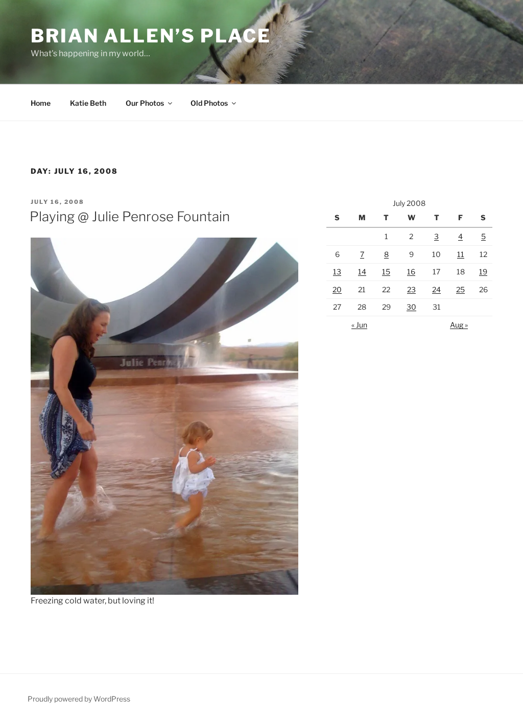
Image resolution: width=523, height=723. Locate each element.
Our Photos (145, 103)
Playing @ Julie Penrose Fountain (130, 216)
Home (41, 103)
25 (460, 289)
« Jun (359, 324)
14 (362, 271)
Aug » (459, 324)
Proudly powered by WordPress (79, 698)
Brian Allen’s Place (151, 36)
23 (411, 289)
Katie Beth (88, 103)
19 (483, 271)
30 (411, 306)
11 (460, 254)
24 (436, 289)
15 (386, 271)
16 (411, 271)
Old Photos (209, 103)
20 (337, 289)
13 (337, 271)
